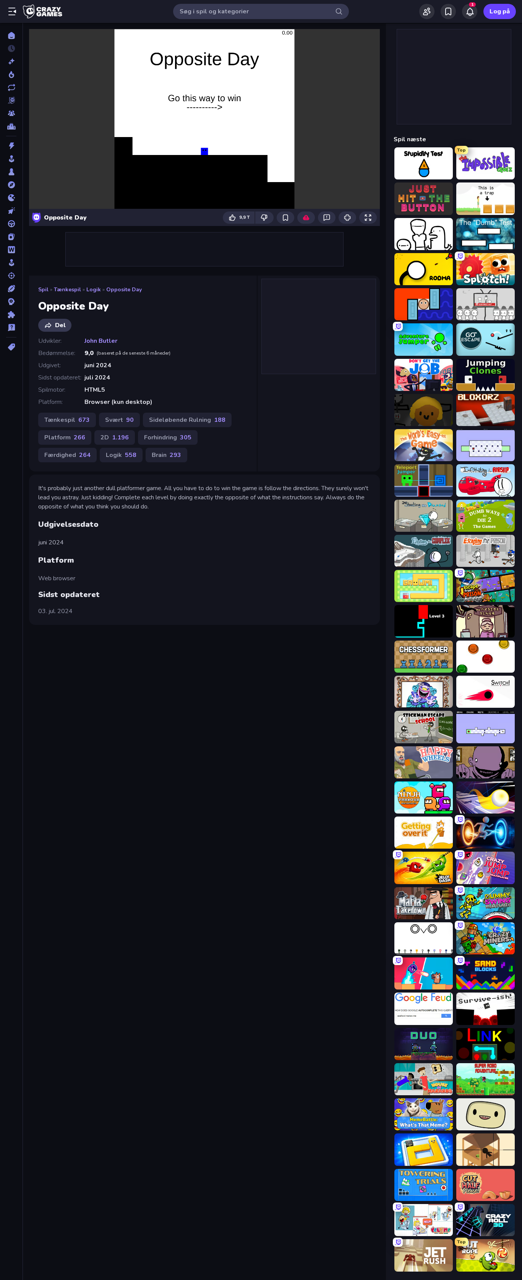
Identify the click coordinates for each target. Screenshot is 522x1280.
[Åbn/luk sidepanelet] (12, 11)
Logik (93, 289)
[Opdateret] (11, 87)
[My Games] (448, 11)
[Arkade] (11, 158)
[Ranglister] (11, 126)
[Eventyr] (11, 184)
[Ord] (11, 249)
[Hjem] (11, 35)
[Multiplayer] (11, 113)
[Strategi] (11, 301)
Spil (43, 289)
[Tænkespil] (11, 314)
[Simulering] (11, 262)
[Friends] (426, 11)
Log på (500, 11)
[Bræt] (11, 171)
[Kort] (11, 236)
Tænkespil (67, 289)
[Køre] (11, 223)
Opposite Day (124, 289)
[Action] (11, 145)
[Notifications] (469, 11)
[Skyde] (11, 275)
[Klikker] (11, 210)
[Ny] (11, 61)
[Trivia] (11, 327)
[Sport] (11, 288)
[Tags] (11, 347)
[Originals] (11, 100)
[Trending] (11, 74)
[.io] (11, 197)
